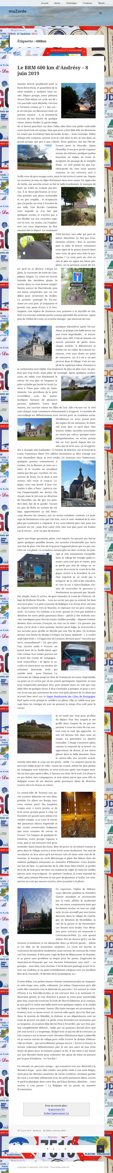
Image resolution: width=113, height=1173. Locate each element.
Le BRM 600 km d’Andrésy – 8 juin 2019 (52, 70)
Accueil (44, 3)
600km (48, 1130)
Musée (101, 3)
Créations (87, 3)
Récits (57, 3)
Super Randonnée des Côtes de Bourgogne (71, 696)
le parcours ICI (56, 1109)
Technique (71, 3)
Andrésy (56, 1130)
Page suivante (100, 1149)
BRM (63, 1130)
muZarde (17, 11)
